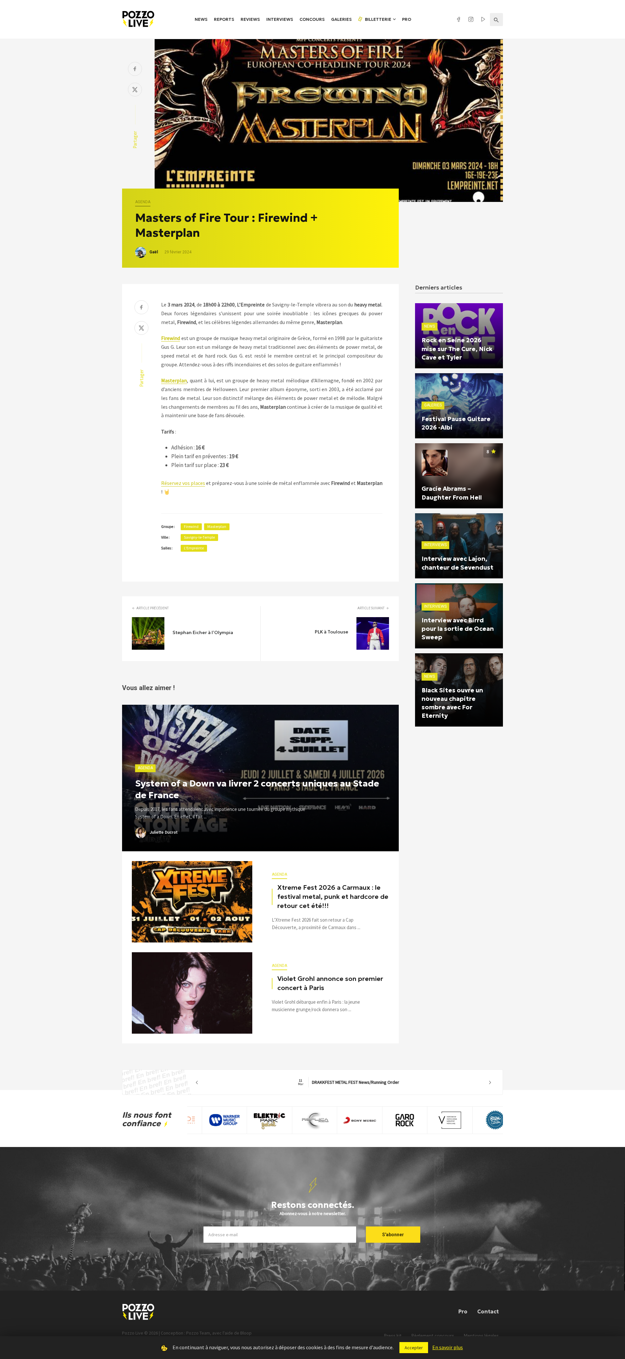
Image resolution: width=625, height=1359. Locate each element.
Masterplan (216, 526)
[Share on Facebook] (135, 69)
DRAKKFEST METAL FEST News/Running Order (343, 1082)
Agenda (142, 202)
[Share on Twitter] (135, 90)
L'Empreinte (194, 547)
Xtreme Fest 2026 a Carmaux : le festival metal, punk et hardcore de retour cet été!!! (332, 897)
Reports (224, 19)
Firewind (191, 526)
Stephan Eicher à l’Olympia (203, 632)
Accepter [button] (414, 1348)
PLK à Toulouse (331, 632)
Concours (312, 19)
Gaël (153, 252)
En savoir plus (447, 1347)
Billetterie (377, 19)
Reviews (250, 19)
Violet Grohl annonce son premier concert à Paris (330, 983)
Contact (488, 1311)
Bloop (246, 1333)
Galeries (341, 19)
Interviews (279, 19)
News (201, 19)
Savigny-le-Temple (199, 537)
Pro (406, 19)
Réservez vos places (183, 483)
